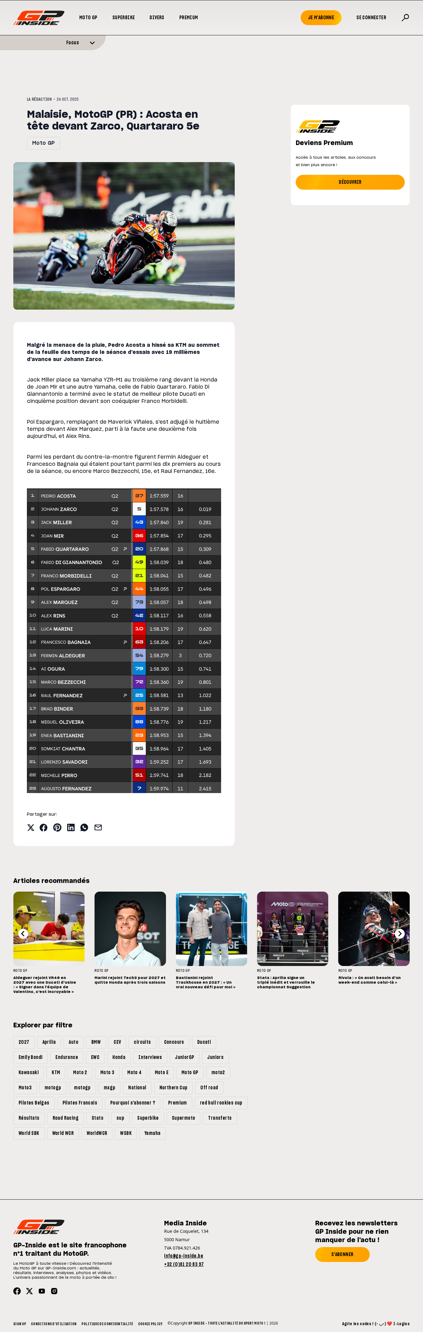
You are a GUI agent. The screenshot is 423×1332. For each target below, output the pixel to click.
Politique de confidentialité (107, 1324)
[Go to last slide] (23, 934)
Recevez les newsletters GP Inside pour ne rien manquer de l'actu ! (356, 1231)
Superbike (123, 17)
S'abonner (342, 1254)
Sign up (19, 1324)
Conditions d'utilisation (53, 1324)
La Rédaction (39, 99)
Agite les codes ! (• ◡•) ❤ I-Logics (376, 1324)
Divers (157, 17)
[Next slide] (400, 934)
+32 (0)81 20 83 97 (184, 1264)
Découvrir (350, 182)
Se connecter (371, 17)
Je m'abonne (321, 17)
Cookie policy (150, 1324)
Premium (188, 17)
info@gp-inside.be (183, 1256)
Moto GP (88, 17)
